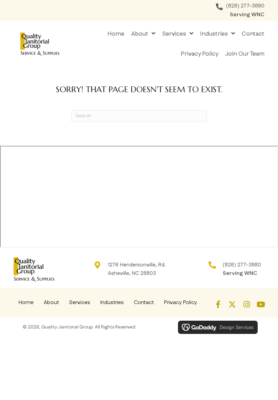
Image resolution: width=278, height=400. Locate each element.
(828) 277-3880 (245, 6)
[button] (218, 304)
